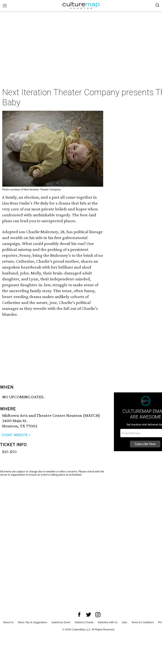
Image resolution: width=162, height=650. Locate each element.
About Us (8, 622)
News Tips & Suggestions (32, 622)
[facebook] (79, 614)
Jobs (124, 622)
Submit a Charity (83, 622)
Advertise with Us (107, 622)
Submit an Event (60, 622)
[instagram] (97, 614)
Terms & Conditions (142, 622)
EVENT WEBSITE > (16, 435)
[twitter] (88, 614)
